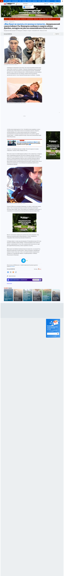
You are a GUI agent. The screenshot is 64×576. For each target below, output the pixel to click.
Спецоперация (15, 1)
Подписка (57, 3)
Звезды (43, 1)
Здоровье (48, 1)
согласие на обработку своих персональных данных (52, 336)
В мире (39, 1)
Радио (47, 3)
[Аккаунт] (62, 1)
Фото (6, 1)
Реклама (51, 3)
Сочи (20, 1)
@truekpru (12, 266)
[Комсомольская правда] (9, 4)
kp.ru (40, 269)
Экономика (35, 1)
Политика (24, 1)
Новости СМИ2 (9, 283)
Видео (10, 1)
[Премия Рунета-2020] (18, 4)
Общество (29, 1)
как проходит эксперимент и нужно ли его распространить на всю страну (28, 143)
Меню (1, 1)
